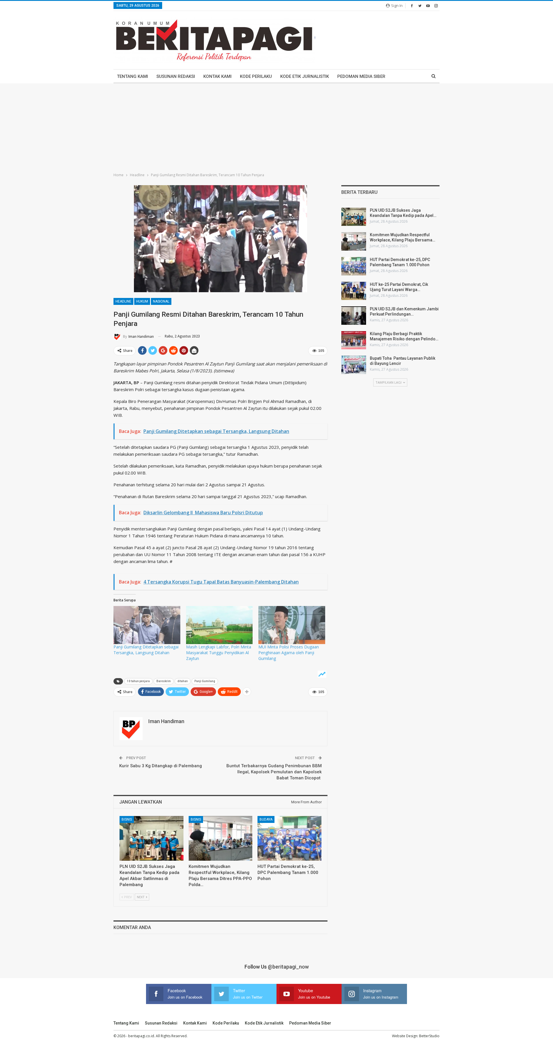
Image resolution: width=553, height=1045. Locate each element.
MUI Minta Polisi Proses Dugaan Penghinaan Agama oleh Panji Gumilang (288, 652)
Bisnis (127, 819)
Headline (123, 301)
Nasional (161, 301)
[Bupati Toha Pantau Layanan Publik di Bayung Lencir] (353, 365)
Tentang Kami (132, 76)
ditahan (182, 681)
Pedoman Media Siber (361, 76)
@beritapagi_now (288, 967)
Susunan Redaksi (175, 76)
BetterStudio (429, 1035)
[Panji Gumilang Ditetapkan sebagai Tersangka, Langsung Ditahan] (146, 625)
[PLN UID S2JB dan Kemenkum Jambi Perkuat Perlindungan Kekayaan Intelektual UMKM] (353, 315)
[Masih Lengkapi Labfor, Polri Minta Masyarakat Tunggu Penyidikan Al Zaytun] (219, 625)
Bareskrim (163, 681)
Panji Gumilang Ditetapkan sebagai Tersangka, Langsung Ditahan (146, 649)
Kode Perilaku (256, 76)
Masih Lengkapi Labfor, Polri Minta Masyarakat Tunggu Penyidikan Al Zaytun (218, 652)
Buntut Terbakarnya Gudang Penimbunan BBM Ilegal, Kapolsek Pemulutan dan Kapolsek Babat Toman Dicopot (274, 772)
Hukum (142, 301)
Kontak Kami (217, 76)
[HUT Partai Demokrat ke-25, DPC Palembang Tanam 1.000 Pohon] (289, 838)
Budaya (266, 819)
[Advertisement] (276, 126)
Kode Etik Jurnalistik (304, 76)
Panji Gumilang (204, 681)
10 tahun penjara (138, 681)
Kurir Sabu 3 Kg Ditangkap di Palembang (160, 765)
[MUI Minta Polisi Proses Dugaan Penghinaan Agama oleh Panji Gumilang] (291, 625)
